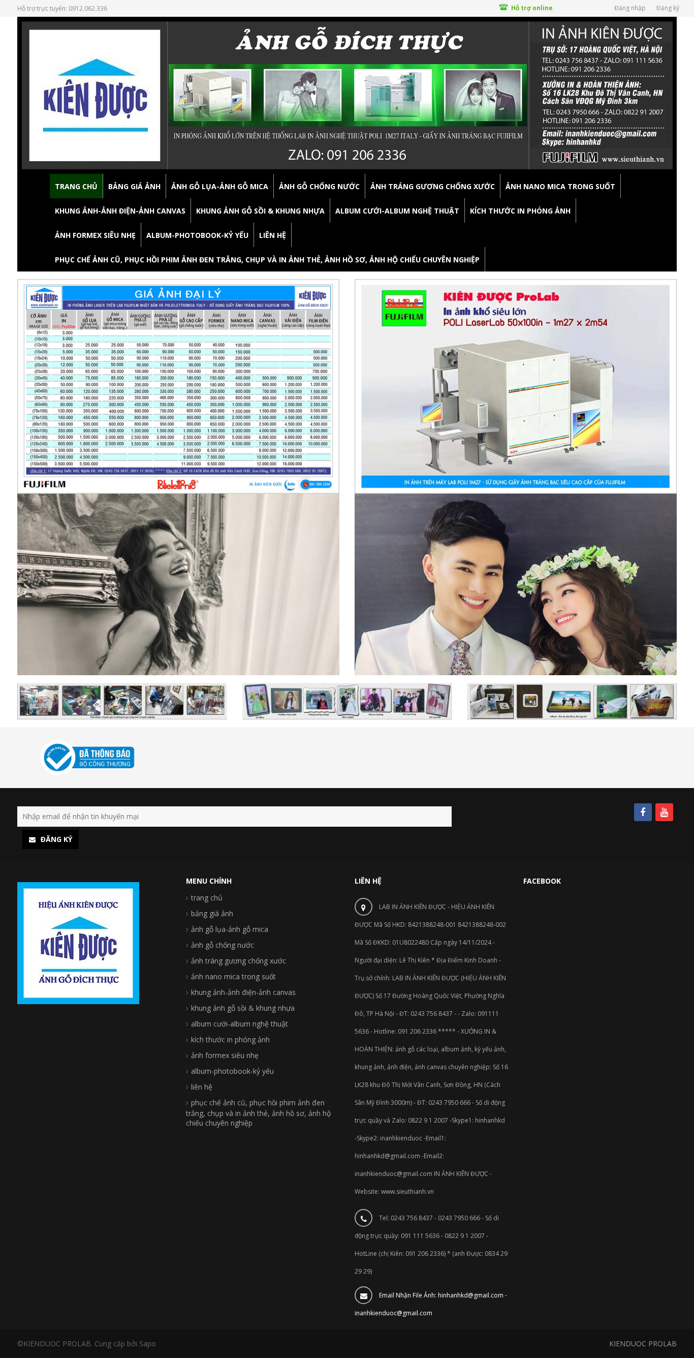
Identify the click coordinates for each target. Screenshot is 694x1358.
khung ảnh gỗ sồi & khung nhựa (243, 1008)
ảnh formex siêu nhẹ (225, 1055)
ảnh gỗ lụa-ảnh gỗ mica (229, 929)
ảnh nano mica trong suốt (233, 976)
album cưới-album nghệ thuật (239, 1024)
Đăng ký (667, 8)
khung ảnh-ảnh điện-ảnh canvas (243, 992)
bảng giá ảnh (212, 913)
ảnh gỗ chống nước (222, 945)
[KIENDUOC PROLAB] (347, 95)
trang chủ (207, 897)
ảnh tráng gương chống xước (238, 960)
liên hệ (201, 1087)
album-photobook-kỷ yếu (232, 1071)
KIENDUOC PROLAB (643, 1343)
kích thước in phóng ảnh (230, 1039)
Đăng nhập (630, 8)
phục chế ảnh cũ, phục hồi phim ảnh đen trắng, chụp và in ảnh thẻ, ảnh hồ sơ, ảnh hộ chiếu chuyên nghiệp (258, 1113)
